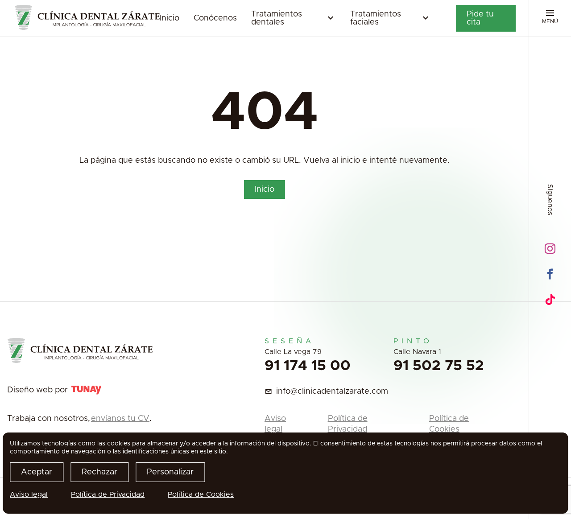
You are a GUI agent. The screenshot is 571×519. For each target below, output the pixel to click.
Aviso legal (29, 494)
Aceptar (36, 472)
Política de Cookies (201, 494)
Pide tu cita (480, 18)
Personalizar (170, 472)
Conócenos (215, 18)
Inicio (169, 18)
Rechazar (99, 472)
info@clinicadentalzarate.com (332, 391)
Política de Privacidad (108, 494)
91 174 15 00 (308, 366)
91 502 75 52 (438, 366)
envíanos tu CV (120, 419)
